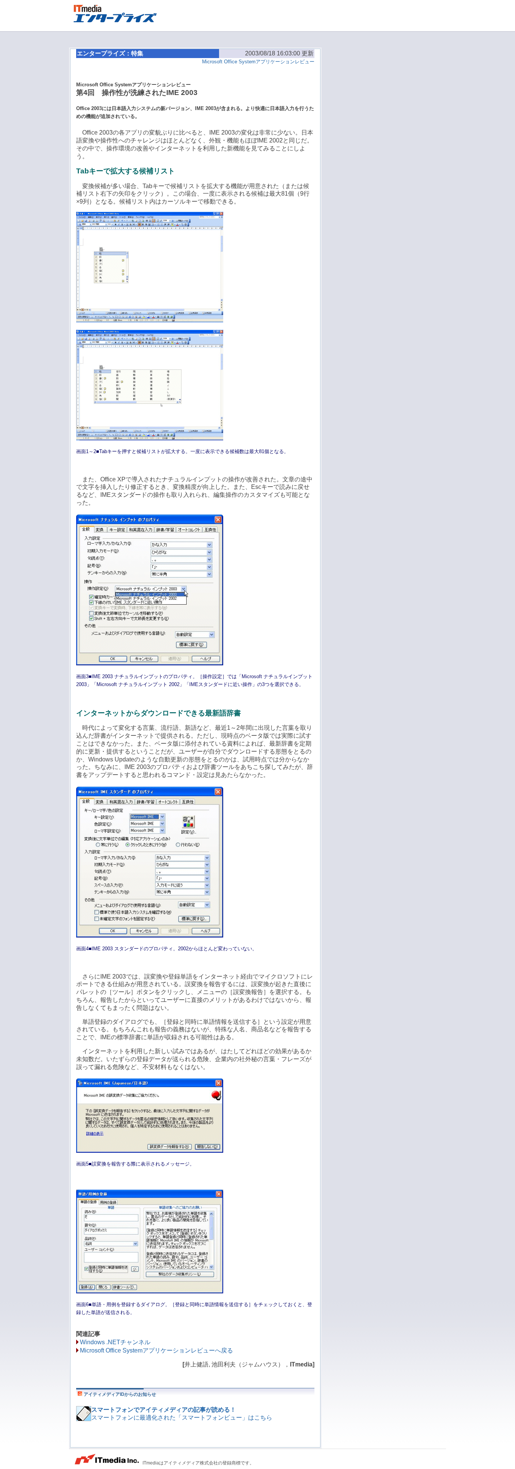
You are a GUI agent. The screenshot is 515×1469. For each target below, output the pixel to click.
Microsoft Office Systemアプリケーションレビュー (258, 61)
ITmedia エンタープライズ (118, 12)
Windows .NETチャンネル (115, 1342)
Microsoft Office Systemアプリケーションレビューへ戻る (156, 1350)
